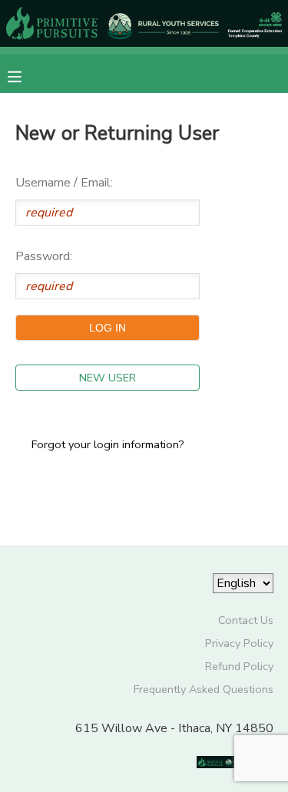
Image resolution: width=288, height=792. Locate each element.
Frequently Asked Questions (203, 689)
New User (107, 377)
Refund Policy (239, 666)
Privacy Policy (239, 643)
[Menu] (26, 75)
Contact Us (245, 620)
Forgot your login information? (107, 444)
